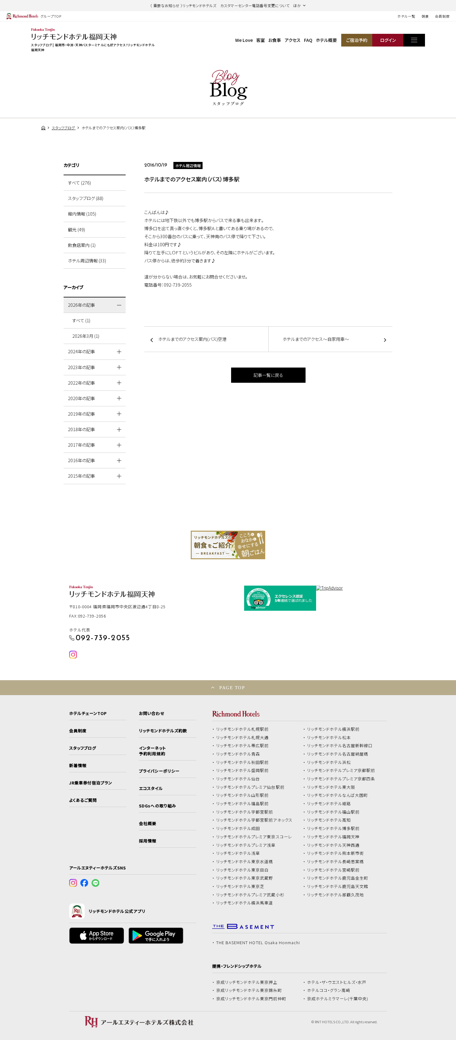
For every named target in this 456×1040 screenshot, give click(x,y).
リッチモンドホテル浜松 (329, 762)
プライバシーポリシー (159, 771)
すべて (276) (79, 183)
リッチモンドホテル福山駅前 (333, 812)
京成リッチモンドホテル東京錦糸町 (249, 990)
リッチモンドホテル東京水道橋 (244, 861)
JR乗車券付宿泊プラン (91, 783)
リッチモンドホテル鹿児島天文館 (338, 886)
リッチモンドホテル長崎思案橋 (335, 861)
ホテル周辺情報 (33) (87, 260)
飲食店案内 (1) (82, 245)
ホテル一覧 (406, 16)
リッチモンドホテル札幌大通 (242, 737)
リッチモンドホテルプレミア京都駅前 (341, 770)
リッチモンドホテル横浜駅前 (333, 729)
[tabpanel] (228, 545)
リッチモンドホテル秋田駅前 (242, 762)
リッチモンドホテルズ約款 (163, 731)
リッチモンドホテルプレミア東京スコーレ (254, 837)
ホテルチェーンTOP (88, 713)
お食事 (274, 40)
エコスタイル (151, 788)
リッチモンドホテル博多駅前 (333, 828)
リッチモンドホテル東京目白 (242, 870)
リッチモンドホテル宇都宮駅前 (244, 812)
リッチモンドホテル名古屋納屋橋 (338, 754)
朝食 (425, 16)
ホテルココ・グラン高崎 (329, 990)
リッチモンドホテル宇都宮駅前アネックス (254, 820)
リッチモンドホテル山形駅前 (242, 795)
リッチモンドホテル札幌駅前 (242, 729)
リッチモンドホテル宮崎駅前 (333, 870)
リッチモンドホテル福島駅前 (242, 803)
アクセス (293, 40)
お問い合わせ (151, 713)
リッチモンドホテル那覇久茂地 (335, 895)
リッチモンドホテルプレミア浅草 (246, 845)
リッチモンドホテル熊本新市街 (335, 853)
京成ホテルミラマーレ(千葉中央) (338, 999)
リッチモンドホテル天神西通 (333, 845)
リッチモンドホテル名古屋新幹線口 (340, 745)
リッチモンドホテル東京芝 (240, 886)
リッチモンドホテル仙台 (238, 779)
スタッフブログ (82, 748)
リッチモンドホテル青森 (238, 754)
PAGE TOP (232, 687)
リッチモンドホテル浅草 (238, 853)
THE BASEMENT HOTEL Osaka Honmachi (258, 942)
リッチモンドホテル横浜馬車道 (244, 903)
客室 (260, 40)
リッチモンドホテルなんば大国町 (337, 795)
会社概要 (147, 823)
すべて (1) (81, 320)
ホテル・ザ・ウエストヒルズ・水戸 (337, 982)
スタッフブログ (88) (85, 198)
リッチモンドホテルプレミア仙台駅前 (250, 787)
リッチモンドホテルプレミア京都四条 (341, 779)
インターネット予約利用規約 (152, 751)
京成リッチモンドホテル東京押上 (247, 982)
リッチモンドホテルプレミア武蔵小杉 (250, 895)
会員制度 (442, 16)
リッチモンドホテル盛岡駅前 (242, 770)
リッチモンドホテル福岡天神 (333, 837)
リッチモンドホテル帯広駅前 (242, 745)
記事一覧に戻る (268, 375)
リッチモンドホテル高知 (329, 820)
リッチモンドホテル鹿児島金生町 (338, 878)
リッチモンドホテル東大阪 (331, 787)
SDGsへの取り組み (157, 806)
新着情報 (78, 765)
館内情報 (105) (82, 214)
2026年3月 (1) (85, 336)
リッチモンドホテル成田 (238, 828)
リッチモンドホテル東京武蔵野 (244, 878)
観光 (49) (76, 229)
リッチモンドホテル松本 (329, 737)
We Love (244, 40)
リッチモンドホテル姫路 (329, 803)
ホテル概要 (326, 40)
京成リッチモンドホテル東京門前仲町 (251, 999)
